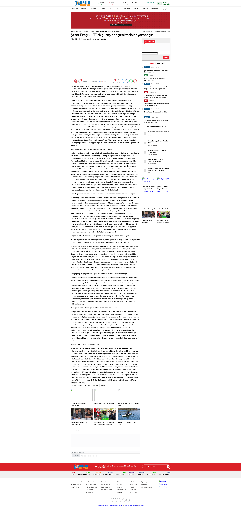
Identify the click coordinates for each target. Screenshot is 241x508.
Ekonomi (103, 9)
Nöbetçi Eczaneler (91, 487)
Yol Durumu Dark (76, 484)
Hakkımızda (101, 505)
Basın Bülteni (74, 31)
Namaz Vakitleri (84, 473)
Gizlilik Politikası (113, 505)
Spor (110, 9)
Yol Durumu (151, 473)
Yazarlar (145, 9)
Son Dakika (74, 9)
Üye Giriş (144, 482)
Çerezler (121, 505)
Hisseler (131, 473)
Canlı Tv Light (75, 487)
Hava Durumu (108, 473)
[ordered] (88, 456)
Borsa (73, 473)
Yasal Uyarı (141, 505)
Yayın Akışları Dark (91, 484)
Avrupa (74, 385)
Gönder (76, 455)
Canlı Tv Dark (90, 482)
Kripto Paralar (164, 473)
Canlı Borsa (104, 482)
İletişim (106, 505)
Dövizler (119, 484)
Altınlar (119, 482)
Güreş (80, 385)
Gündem (93, 9)
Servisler (84, 9)
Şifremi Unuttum (146, 487)
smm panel (89, 492)
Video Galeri (133, 484)
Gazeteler (154, 9)
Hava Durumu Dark (76, 482)
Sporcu (103, 385)
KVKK (125, 505)
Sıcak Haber (133, 492)
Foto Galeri (126, 9)
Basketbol (86, 31)
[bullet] (90, 456)
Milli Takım (87, 385)
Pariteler (140, 473)
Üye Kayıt (144, 484)
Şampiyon (95, 385)
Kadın (117, 9)
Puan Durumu (120, 473)
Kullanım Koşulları (132, 505)
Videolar (136, 9)
